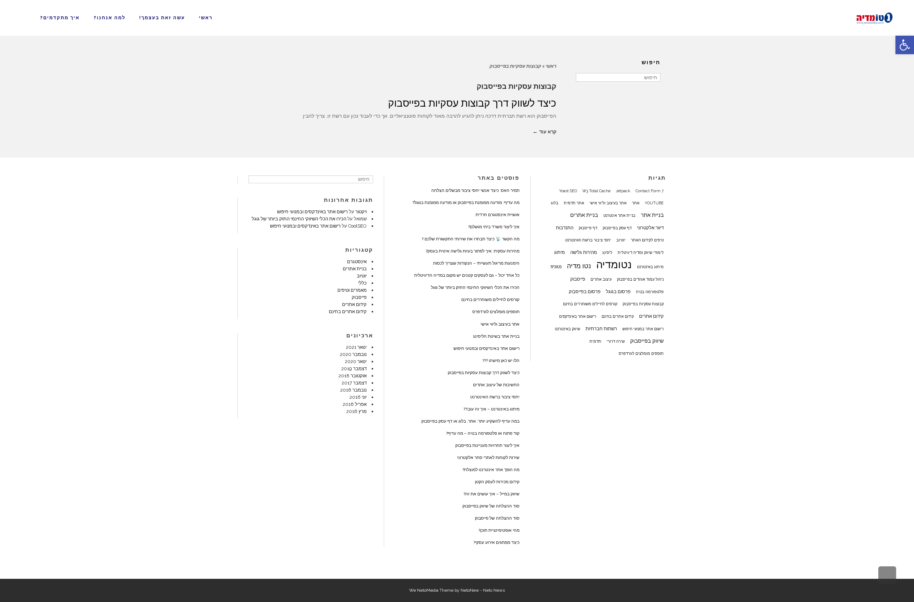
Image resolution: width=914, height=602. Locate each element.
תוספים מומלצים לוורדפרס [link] (641, 353)
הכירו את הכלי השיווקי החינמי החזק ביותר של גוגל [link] (475, 287)
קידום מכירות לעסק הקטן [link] (497, 481)
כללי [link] (362, 283)
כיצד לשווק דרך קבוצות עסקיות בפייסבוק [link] (472, 103)
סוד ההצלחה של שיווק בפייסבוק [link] (490, 506)
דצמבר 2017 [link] (354, 383)
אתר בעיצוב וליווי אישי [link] (608, 203)
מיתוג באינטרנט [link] (650, 267)
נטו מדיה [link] (579, 266)
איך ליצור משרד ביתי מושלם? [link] (493, 226)
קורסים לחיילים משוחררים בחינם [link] (590, 304)
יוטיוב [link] (621, 240)
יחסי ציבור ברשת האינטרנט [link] (588, 240)
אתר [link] (635, 203)
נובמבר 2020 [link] (353, 354)
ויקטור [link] (361, 211)
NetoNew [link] (470, 590)
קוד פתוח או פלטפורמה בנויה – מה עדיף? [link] (482, 433)
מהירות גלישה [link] (583, 252)
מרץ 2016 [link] (356, 411)
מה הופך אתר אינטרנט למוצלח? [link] (490, 469)
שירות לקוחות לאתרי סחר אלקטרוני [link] (488, 457)
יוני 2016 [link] (358, 397)
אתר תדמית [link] (574, 203)
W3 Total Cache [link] (596, 191)
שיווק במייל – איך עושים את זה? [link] (491, 493)
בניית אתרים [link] (584, 215)
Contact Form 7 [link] (650, 191)
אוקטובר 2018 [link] (352, 375)
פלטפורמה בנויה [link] (650, 292)
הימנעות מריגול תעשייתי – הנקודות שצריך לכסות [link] (476, 263)
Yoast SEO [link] (568, 191)
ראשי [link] (551, 66)
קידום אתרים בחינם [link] (618, 316)
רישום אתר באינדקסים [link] (577, 316)
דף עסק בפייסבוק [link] (617, 228)
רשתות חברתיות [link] (601, 328)
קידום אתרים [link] (651, 316)
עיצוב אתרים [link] (601, 279)
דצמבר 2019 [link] (354, 368)
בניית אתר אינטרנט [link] (619, 215)
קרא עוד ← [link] (544, 131)
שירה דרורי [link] (616, 341)
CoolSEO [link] (357, 226)
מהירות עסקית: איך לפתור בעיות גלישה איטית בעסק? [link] (472, 251)
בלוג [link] (554, 203)
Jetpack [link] (623, 191)
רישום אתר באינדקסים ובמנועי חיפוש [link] (486, 348)
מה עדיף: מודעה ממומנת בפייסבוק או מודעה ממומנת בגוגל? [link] (465, 202)
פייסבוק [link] (577, 279)
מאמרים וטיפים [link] (352, 290)
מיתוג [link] (559, 252)
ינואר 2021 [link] (356, 347)
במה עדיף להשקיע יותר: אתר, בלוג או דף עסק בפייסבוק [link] (470, 421)
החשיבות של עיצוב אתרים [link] (496, 384)
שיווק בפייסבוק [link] (647, 341)
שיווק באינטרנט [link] (567, 329)
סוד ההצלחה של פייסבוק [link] (497, 518)
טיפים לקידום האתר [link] (647, 240)
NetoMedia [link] (427, 590)
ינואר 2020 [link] (356, 361)
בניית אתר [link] (652, 215)
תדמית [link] (595, 341)
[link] (904, 45)
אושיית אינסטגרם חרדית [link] (497, 214)
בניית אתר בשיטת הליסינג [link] (496, 336)
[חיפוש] (582, 77)
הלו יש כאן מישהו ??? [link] (500, 360)
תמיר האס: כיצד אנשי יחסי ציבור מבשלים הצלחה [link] (475, 190)
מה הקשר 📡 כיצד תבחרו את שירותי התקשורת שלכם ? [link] (470, 238)
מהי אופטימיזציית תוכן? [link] (498, 530)
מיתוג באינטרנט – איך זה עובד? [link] (491, 409)
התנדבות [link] (564, 227)
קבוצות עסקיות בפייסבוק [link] (643, 304)
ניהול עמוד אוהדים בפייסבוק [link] (640, 279)
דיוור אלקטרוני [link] (650, 227)
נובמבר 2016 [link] (353, 390)
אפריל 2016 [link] (355, 404)
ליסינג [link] (607, 252)
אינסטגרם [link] (357, 261)
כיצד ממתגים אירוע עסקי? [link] (496, 542)
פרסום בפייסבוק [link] (585, 291)
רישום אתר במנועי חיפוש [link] (643, 329)
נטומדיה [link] (614, 264)
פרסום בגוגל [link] (618, 291)
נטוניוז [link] (556, 266)
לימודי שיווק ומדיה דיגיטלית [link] (641, 252)
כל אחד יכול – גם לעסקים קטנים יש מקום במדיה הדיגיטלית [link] (466, 275)
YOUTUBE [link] (654, 203)
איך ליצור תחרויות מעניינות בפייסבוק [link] (487, 445)
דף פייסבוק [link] (588, 228)
